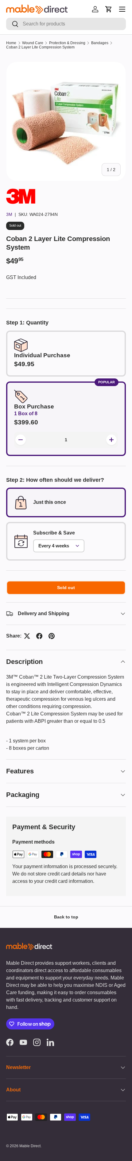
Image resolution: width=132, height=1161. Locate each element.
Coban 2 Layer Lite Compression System (40, 47)
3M (9, 214)
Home (11, 43)
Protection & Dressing (67, 43)
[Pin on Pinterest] (51, 636)
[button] (108, 9)
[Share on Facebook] (39, 636)
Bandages (99, 43)
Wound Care (32, 43)
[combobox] (66, 24)
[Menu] (122, 9)
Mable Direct (30, 1146)
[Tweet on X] (27, 636)
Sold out (66, 587)
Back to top (66, 916)
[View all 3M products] (20, 192)
